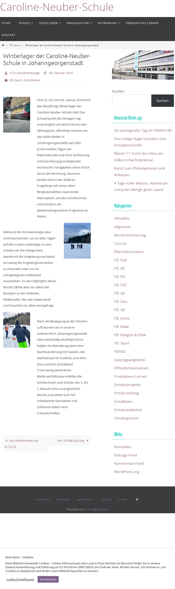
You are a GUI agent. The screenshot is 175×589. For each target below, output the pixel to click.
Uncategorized (126, 418)
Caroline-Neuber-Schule (57, 7)
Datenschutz (85, 499)
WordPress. (102, 509)
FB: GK (119, 309)
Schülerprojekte (127, 384)
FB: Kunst (122, 318)
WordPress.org (126, 471)
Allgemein (122, 226)
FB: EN (119, 276)
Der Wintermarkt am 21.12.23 (21, 441)
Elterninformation (129, 251)
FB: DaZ (120, 259)
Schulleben (32, 78)
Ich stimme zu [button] (48, 579)
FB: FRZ (120, 284)
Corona (120, 243)
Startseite (43, 499)
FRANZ (120, 351)
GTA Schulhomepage (25, 72)
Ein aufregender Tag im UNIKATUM (143, 130)
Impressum (63, 499)
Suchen (118, 91)
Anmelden (122, 446)
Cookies (106, 499)
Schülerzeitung (126, 392)
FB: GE (119, 293)
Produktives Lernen (130, 376)
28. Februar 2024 (61, 72)
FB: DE (119, 268)
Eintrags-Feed (125, 455)
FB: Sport (14, 45)
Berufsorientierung (130, 235)
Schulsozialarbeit (128, 409)
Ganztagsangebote (129, 359)
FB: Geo (120, 301)
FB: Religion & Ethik (130, 334)
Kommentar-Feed (129, 463)
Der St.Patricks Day (71, 438)
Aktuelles (122, 218)
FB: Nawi (121, 326)
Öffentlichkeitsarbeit (131, 368)
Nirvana (88, 509)
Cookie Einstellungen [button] (20, 579)
